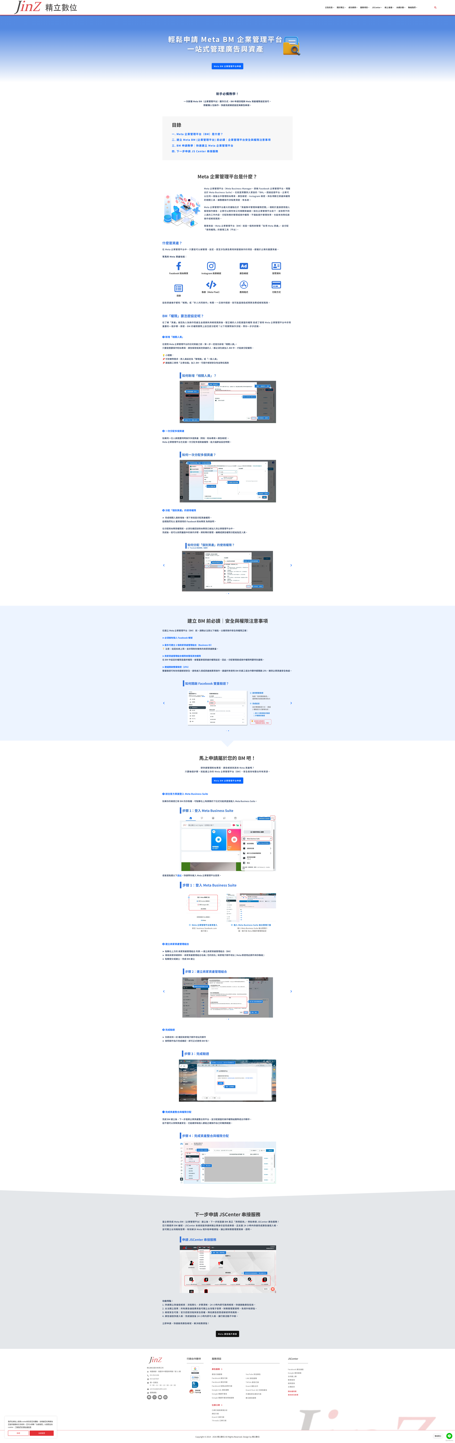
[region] (31, 1427)
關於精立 (340, 7)
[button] (435, 7)
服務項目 (364, 7)
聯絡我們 (412, 7)
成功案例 (352, 7)
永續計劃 (400, 7)
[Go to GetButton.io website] (449, 1440)
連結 (179, 875)
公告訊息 (329, 7)
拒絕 (18, 1433)
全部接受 (41, 1433)
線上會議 (388, 7)
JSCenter (376, 7)
